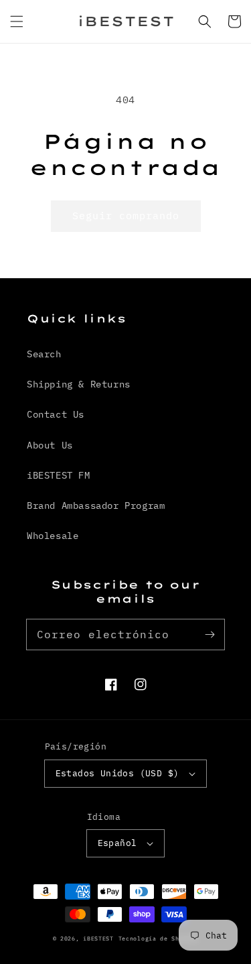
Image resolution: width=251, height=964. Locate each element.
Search (44, 354)
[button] (16, 21)
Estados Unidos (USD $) (117, 773)
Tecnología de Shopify (158, 938)
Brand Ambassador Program (96, 505)
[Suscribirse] (209, 634)
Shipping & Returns (79, 384)
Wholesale (52, 536)
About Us (50, 445)
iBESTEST (98, 938)
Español (117, 843)
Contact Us (55, 414)
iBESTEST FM (58, 475)
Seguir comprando (125, 215)
